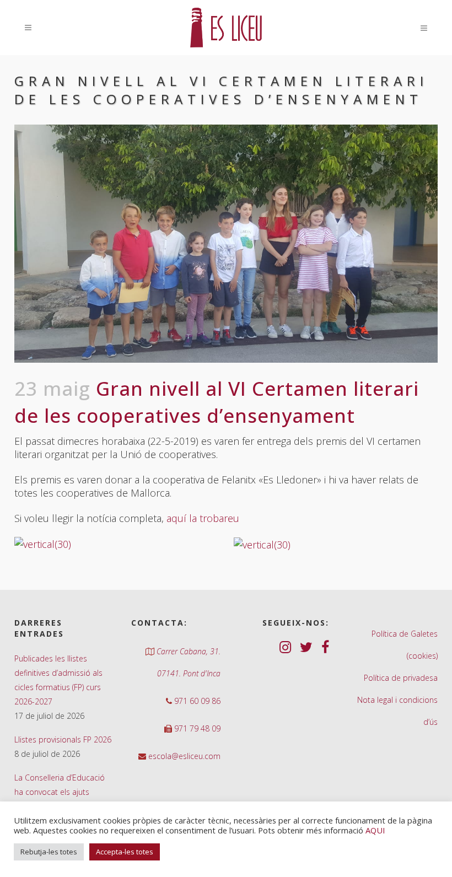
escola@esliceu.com (183, 756)
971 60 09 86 (196, 701)
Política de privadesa (401, 677)
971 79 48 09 (196, 728)
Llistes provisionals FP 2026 (62, 739)
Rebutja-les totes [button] (48, 852)
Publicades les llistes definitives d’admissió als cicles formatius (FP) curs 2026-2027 (58, 680)
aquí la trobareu (202, 518)
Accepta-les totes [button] (124, 852)
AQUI (375, 830)
